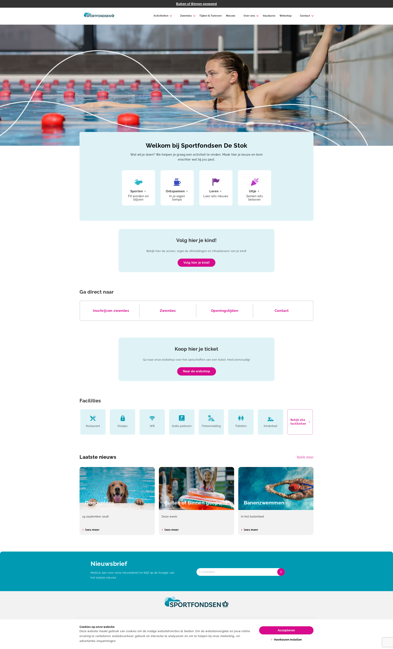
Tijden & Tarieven (210, 15)
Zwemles (186, 15)
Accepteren (286, 630)
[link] (196, 604)
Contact (305, 15)
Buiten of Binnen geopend (196, 4)
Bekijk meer (305, 457)
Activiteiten (161, 15)
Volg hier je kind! (196, 262)
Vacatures (269, 15)
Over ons (249, 15)
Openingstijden (224, 311)
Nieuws (230, 15)
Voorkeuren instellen (288, 639)
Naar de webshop (196, 371)
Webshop (286, 15)
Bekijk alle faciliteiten (298, 421)
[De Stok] (99, 16)
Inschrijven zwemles (111, 311)
